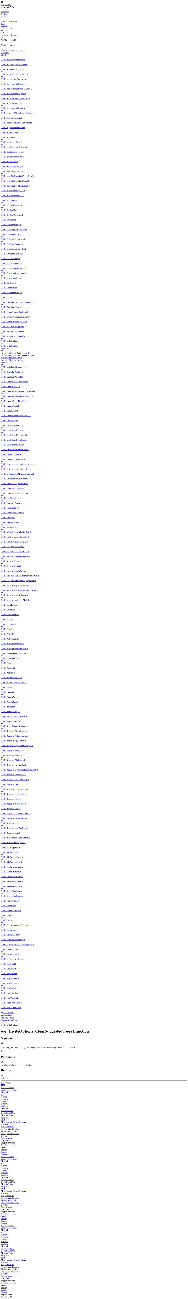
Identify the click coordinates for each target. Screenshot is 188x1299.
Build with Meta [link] (7, 1088)
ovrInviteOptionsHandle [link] (20, 1065)
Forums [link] (4, 1152)
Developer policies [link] (8, 1145)
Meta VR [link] (5, 1092)
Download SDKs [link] (8, 1113)
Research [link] (4, 1104)
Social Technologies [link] (9, 1090)
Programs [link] (5, 1117)
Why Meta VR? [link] (7, 1127)
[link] (6, 5)
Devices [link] (4, 1136)
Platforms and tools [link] (8, 1131)
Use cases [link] (5, 1140)
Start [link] (3, 1120)
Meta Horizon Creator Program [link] (13, 1122)
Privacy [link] (4, 1150)
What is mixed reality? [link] (10, 1129)
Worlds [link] (4, 1097)
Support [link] (4, 1154)
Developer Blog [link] (7, 1111)
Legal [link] (3, 1147)
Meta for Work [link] (7, 1115)
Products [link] (4, 1106)
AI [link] (2, 1094)
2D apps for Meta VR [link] (10, 1134)
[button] (94, 2)
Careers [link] (4, 1101)
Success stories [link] (7, 1138)
